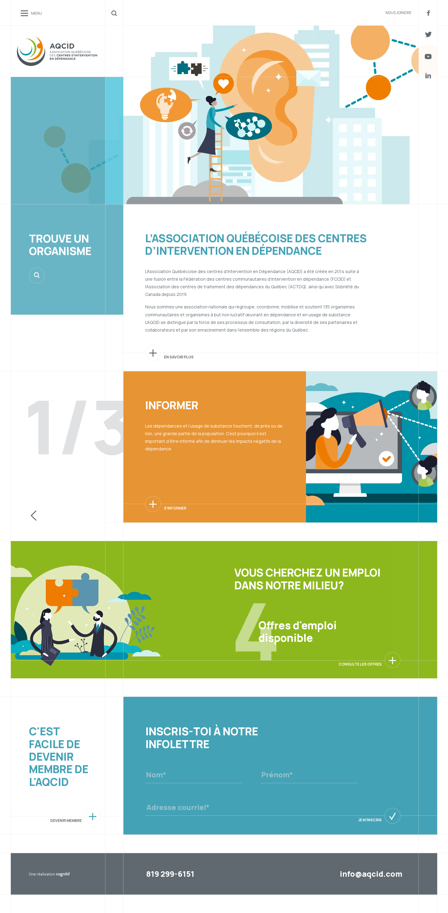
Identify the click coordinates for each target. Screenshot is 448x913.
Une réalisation (49, 874)
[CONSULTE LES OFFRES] (392, 660)
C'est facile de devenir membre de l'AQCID (58, 756)
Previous (33, 516)
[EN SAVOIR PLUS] (153, 353)
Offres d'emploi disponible (297, 631)
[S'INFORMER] (153, 504)
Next (87, 516)
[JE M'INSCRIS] (392, 816)
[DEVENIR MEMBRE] (93, 816)
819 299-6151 (170, 874)
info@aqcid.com (371, 874)
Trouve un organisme (60, 244)
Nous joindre (398, 12)
